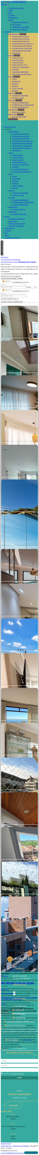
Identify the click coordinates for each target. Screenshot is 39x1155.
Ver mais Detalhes (31, 1153)
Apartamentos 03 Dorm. (21, 41)
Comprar (4, 1049)
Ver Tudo (23, 34)
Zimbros (15, 91)
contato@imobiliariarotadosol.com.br (21, 1021)
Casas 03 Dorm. (18, 62)
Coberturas (16, 53)
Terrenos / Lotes (18, 98)
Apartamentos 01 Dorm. (20, 36)
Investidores (12, 110)
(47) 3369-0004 (20, 1006)
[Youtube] (19, 992)
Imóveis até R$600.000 (20, 103)
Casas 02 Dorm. (18, 60)
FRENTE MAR (12, 114)
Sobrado (15, 69)
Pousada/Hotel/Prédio (20, 72)
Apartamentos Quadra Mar (22, 48)
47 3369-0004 (20, 1014)
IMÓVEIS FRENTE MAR (19, 117)
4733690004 (19, 1010)
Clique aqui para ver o (12, 1040)
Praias (10, 77)
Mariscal (15, 86)
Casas (10, 55)
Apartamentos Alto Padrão (22, 46)
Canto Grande (17, 88)
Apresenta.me (6, 1144)
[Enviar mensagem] (37, 287)
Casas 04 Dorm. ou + (20, 65)
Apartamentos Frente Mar (21, 51)
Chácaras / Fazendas (20, 95)
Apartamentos (13, 34)
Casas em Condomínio (20, 67)
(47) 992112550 (20, 1018)
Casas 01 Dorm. (17, 58)
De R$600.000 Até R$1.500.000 (23, 105)
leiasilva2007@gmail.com (16, 1025)
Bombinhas (16, 81)
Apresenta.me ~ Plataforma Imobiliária (15, 1146)
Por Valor (11, 100)
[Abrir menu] (1, 123)
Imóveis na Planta (18, 112)
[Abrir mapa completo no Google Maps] (19, 1040)
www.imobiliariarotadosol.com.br (13, 1153)
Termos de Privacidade (9, 278)
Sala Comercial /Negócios (21, 74)
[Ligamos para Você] (2, 255)
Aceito (20, 278)
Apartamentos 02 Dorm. (21, 39)
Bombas (15, 84)
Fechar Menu (13, 119)
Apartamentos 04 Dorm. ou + (23, 43)
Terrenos (11, 93)
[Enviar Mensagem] (27, 296)
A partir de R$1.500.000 (20, 107)
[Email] (19, 994)
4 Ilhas (14, 79)
